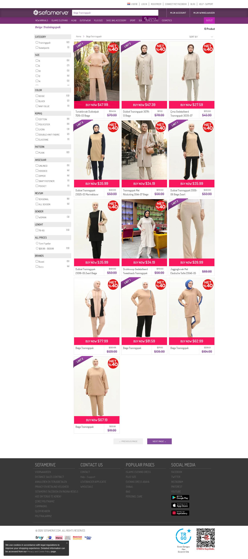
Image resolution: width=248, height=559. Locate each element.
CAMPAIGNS (41, 506)
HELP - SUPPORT (206, 4)
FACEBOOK (176, 471)
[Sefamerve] (51, 12)
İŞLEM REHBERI (42, 511)
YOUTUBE (176, 491)
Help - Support (87, 476)
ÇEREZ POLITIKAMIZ (44, 501)
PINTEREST (176, 486)
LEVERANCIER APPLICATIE (93, 481)
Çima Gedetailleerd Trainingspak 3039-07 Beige (181, 115)
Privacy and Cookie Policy (38, 551)
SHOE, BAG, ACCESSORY (116, 20)
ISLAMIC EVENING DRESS (138, 471)
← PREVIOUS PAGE (128, 441)
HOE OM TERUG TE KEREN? (48, 496)
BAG (128, 491)
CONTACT (85, 471)
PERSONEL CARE (134, 496)
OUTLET (209, 20)
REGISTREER (156, 4)
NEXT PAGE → (159, 441)
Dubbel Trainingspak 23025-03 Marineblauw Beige (87, 194)
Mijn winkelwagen (204, 12)
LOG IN (144, 4)
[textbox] (107, 13)
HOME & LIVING (151, 20)
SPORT (132, 20)
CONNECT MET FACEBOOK (176, 4)
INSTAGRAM (177, 481)
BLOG (192, 4)
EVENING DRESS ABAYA (137, 481)
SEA (140, 20)
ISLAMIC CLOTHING (59, 20)
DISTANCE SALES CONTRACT (49, 476)
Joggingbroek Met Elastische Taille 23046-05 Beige (183, 273)
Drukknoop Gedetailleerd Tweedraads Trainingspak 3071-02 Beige (135, 273)
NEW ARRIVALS (41, 20)
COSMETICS (167, 20)
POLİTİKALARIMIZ (43, 516)
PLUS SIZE (98, 20)
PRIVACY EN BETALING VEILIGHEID (52, 486)
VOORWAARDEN (43, 471)
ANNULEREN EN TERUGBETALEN (51, 481)
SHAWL (129, 486)
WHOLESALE (86, 486)
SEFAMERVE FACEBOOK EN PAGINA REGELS (56, 491)
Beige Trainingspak (85, 347)
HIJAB (73, 20)
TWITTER (175, 476)
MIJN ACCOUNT (178, 12)
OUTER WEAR (85, 20)
